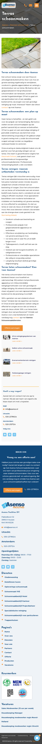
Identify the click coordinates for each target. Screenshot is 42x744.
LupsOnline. (36, 741)
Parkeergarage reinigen (21, 373)
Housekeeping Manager (12, 713)
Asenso (5, 25)
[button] (36, 5)
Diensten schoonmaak (19, 25)
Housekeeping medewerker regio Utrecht (20, 726)
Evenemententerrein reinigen (24, 360)
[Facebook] (5, 434)
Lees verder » (17, 341)
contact (5, 107)
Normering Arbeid (9, 215)
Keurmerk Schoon (9, 156)
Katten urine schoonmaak (22, 348)
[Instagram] (14, 434)
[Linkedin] (9, 434)
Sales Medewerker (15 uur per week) (18, 708)
